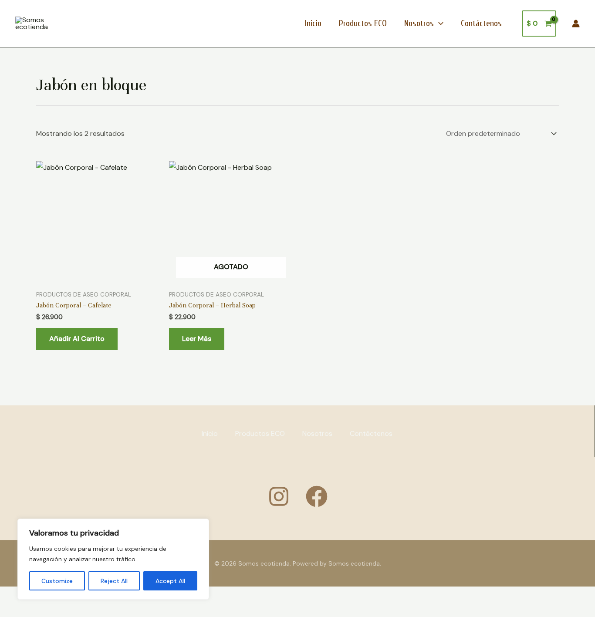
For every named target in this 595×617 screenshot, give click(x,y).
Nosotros (419, 23)
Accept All (170, 581)
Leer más (196, 338)
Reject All (114, 581)
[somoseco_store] (279, 496)
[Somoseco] (317, 496)
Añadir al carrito (77, 338)
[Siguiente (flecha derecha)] (41, 610)
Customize (57, 581)
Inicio (313, 23)
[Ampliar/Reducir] (13, 595)
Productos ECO (363, 23)
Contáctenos (481, 23)
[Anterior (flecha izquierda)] (13, 610)
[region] (113, 559)
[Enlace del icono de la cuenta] (576, 23)
